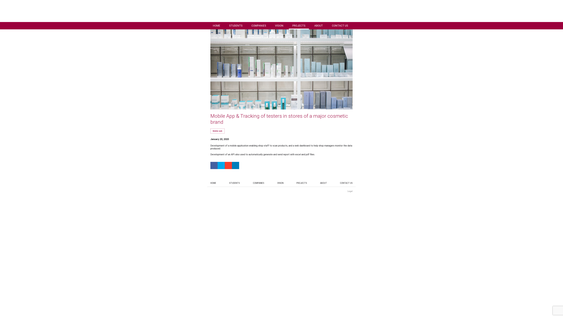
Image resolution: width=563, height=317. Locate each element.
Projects (298, 25)
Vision (279, 25)
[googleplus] (228, 165)
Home (216, 25)
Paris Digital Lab (23, 11)
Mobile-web (217, 131)
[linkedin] (235, 165)
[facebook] (214, 165)
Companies (258, 25)
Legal (350, 191)
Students (236, 25)
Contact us (340, 25)
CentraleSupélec (544, 11)
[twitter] (221, 165)
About (318, 25)
